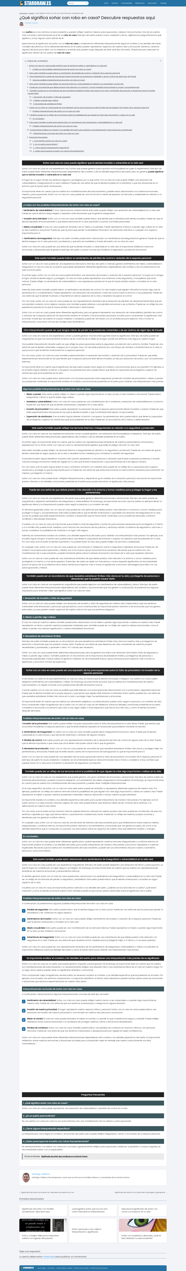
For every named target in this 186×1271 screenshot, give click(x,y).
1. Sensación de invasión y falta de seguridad (51, 97)
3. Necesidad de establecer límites (47, 104)
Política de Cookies (81, 1268)
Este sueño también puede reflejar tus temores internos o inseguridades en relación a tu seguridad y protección (76, 84)
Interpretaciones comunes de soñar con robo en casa (56, 133)
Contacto (51, 1268)
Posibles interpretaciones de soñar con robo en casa (55, 126)
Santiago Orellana (31, 23)
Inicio (106, 3)
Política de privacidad (98, 1268)
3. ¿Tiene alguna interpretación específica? (51, 147)
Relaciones (140, 3)
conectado (49, 1256)
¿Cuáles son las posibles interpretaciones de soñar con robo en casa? (61, 69)
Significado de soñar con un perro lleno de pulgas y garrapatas (140, 1192)
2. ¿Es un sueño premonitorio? (45, 144)
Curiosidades (126, 3)
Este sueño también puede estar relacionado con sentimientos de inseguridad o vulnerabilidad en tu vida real (75, 122)
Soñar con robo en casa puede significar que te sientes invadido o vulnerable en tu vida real (68, 65)
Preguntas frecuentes (38, 137)
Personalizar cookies (64, 1268)
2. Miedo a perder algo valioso (45, 100)
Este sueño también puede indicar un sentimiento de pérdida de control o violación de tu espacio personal (74, 73)
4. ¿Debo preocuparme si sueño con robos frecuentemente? (58, 151)
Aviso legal (41, 1268)
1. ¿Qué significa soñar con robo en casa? (49, 141)
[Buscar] (86, 3)
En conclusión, (39, 118)
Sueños (115, 3)
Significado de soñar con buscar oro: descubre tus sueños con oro (47, 1192)
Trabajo (163, 3)
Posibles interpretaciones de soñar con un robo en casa (56, 111)
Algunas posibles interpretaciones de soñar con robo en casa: (59, 80)
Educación (152, 3)
